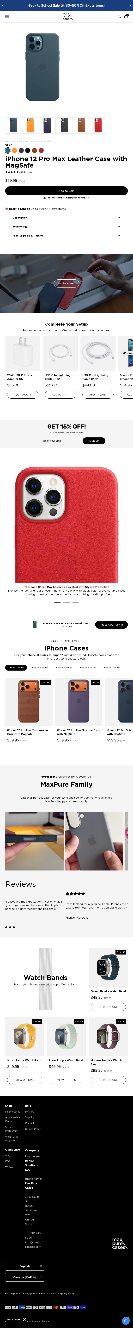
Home (7, 141)
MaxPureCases (66, 283)
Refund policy (12, 1293)
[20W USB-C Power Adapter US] (22, 353)
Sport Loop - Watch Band (66, 1060)
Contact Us (31, 1123)
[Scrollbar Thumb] (46, 407)
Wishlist (9, 1167)
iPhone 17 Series (16, 668)
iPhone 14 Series (88, 668)
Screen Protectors (11, 1129)
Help (28, 1105)
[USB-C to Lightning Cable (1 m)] (60, 353)
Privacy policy (29, 1293)
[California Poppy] (14, 150)
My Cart (29, 1111)
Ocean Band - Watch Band (108, 991)
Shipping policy (66, 1293)
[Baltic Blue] (8, 150)
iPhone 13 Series (112, 668)
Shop (8, 1105)
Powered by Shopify (43, 1321)
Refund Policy (33, 1129)
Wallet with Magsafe (11, 1139)
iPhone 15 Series (64, 668)
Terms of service (47, 1293)
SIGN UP (94, 440)
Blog (7, 1155)
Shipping (30, 1117)
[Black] (27, 150)
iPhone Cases (12, 1111)
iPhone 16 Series (40, 668)
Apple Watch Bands (12, 1119)
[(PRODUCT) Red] (41, 150)
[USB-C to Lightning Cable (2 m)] (97, 353)
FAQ (7, 1161)
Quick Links (12, 1149)
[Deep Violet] (21, 150)
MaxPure (15, 141)
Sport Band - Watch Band (24, 1060)
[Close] (24, 1319)
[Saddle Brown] (34, 150)
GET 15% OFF (13, 1319)
